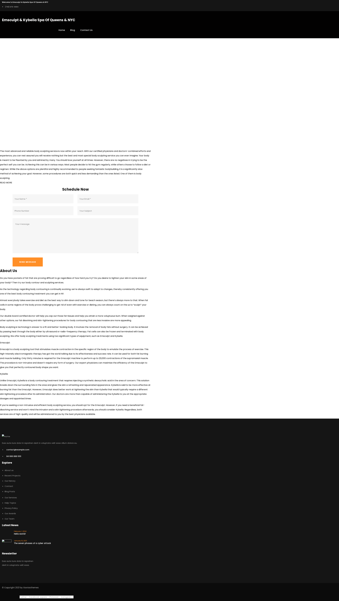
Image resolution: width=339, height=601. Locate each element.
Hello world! (20, 533)
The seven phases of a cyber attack (32, 543)
